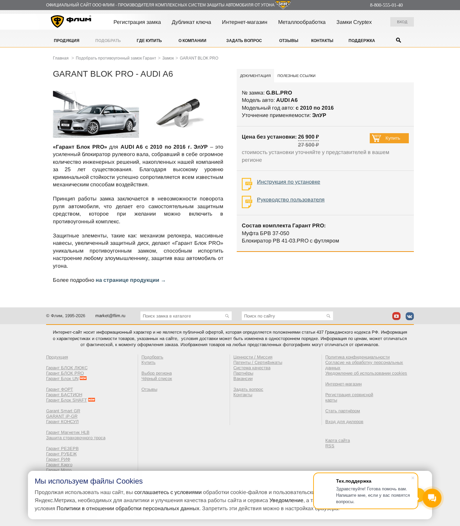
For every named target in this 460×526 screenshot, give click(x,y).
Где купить (149, 41)
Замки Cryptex (354, 22)
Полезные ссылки (296, 76)
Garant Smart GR (63, 410)
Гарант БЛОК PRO (65, 373)
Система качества (251, 367)
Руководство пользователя (291, 199)
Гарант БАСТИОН (64, 394)
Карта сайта (337, 440)
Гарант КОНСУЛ (62, 421)
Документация (255, 76)
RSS (329, 445)
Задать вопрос (244, 41)
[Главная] (71, 22)
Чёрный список (156, 378)
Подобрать (108, 41)
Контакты (322, 41)
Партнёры (243, 373)
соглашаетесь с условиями (168, 492)
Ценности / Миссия (252, 357)
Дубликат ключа (191, 22)
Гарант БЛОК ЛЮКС (67, 367)
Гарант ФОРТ (59, 389)
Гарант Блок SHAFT (66, 400)
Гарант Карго (59, 464)
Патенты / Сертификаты (257, 362)
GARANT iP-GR (61, 416)
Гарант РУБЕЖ (61, 453)
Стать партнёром (342, 410)
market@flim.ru (110, 315)
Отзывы (288, 41)
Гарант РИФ (58, 459)
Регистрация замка (137, 22)
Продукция (66, 41)
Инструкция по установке (288, 182)
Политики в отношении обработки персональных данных (128, 508)
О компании (192, 41)
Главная (61, 58)
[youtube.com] (396, 316)
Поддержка (362, 41)
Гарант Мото (58, 470)
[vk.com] (409, 316)
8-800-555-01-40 (386, 5)
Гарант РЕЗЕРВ (62, 448)
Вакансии (243, 378)
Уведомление (286, 500)
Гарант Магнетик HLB (68, 432)
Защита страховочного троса (75, 437)
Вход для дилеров (344, 421)
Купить (148, 362)
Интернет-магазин (244, 22)
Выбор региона (156, 373)
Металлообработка (302, 22)
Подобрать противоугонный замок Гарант (116, 58)
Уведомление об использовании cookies (366, 373)
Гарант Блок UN (62, 378)
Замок (168, 58)
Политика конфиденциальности (357, 357)
